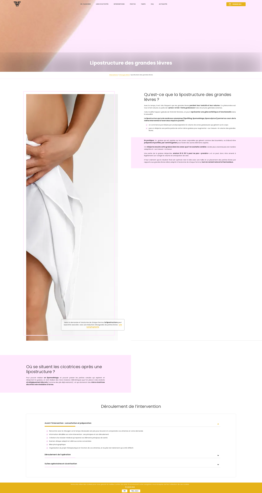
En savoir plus (130, 487)
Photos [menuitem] (133, 4)
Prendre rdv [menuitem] (236, 4)
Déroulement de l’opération (58, 454)
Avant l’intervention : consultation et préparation (68, 423)
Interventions (113, 75)
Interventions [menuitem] (119, 4)
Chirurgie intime (124, 75)
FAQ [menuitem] (152, 4)
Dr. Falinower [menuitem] (85, 4)
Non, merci (135, 491)
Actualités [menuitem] (163, 4)
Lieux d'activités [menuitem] (102, 4)
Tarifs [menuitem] (143, 4)
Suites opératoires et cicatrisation (61, 463)
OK (125, 491)
